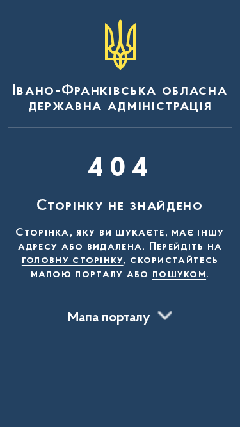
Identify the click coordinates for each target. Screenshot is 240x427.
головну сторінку (73, 260)
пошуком (179, 274)
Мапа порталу (109, 318)
